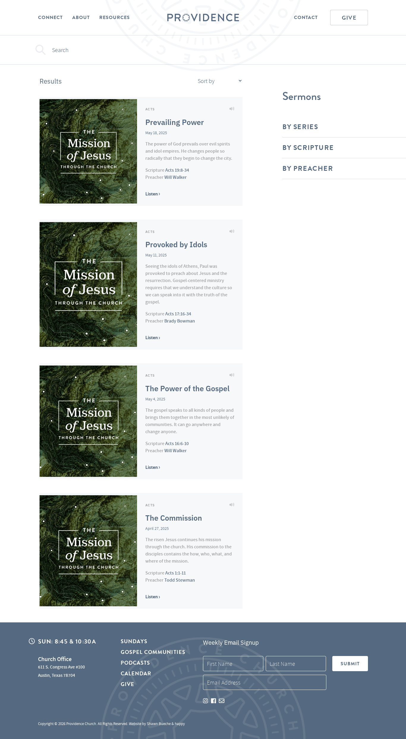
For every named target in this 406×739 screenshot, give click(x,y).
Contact (306, 17)
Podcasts (135, 663)
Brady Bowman (179, 321)
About (81, 17)
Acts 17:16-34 (178, 314)
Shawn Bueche (159, 723)
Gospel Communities (153, 652)
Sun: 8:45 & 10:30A (67, 641)
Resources (114, 17)
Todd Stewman (179, 580)
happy (180, 723)
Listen (152, 194)
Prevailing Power (174, 121)
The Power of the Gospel (187, 388)
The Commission (173, 517)
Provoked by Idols (176, 244)
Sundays (134, 641)
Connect (50, 17)
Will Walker (175, 177)
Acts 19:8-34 (177, 170)
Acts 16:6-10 (177, 443)
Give (349, 17)
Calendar (136, 673)
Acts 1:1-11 (175, 573)
